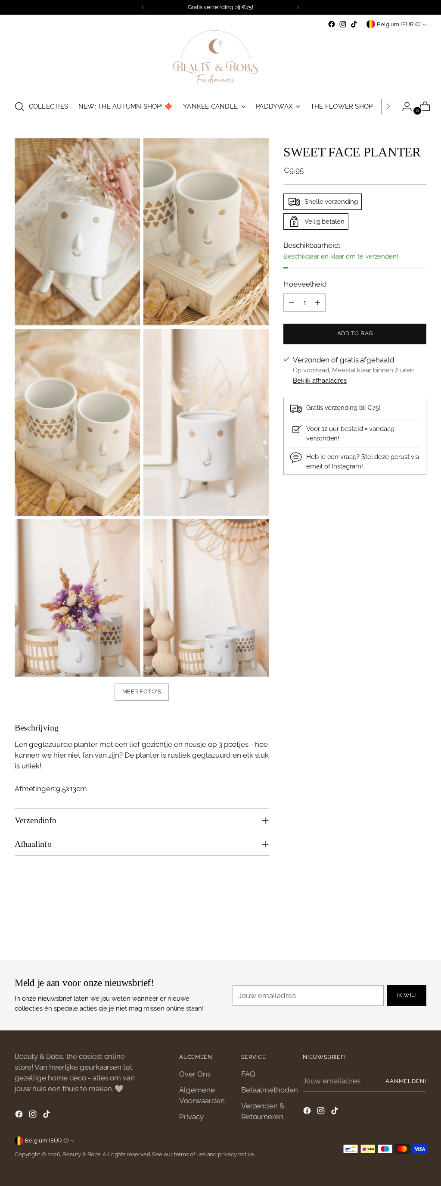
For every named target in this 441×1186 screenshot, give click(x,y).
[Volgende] (297, 7)
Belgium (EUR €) (398, 24)
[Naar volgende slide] (419, 930)
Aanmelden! (405, 1081)
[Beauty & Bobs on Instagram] (343, 24)
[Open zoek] (19, 106)
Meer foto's (141, 691)
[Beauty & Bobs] (220, 61)
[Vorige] (143, 7)
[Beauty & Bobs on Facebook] (331, 24)
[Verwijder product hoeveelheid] (291, 302)
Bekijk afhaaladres (320, 380)
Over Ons (194, 1074)
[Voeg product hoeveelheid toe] (317, 302)
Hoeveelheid (305, 284)
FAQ (248, 1074)
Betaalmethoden (269, 1090)
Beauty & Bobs (81, 1154)
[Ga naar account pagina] (403, 106)
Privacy (191, 1116)
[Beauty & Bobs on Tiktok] (354, 24)
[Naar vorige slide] (399, 931)
